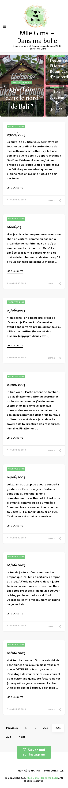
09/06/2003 (16, 134)
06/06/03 (14, 226)
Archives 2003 (16, 126)
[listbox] (34, 86)
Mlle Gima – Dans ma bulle (37, 37)
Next (21, 737)
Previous (12, 728)
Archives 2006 (16, 219)
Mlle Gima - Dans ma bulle (42, 778)
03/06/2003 (16, 564)
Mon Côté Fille (54, 770)
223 (47, 728)
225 (10, 737)
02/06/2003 (16, 652)
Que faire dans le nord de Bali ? (22, 98)
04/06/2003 (16, 384)
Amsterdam (57, 55)
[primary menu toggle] (4, 26)
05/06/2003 (16, 310)
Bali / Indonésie (22, 82)
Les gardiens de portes (57, 100)
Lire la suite (15, 188)
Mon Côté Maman (29, 770)
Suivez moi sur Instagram (34, 752)
